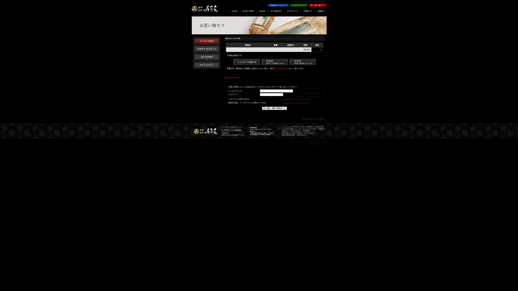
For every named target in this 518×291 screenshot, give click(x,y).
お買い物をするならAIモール (317, 144)
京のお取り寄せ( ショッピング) (293, 129)
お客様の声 (319, 126)
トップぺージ (287, 126)
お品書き (309, 126)
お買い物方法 (308, 133)
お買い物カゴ (301, 135)
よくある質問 (311, 129)
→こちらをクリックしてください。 (296, 99)
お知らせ (285, 131)
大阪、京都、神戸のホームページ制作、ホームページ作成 (308, 142)
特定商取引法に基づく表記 (292, 133)
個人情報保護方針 (281, 68)
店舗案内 (321, 129)
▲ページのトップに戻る (313, 119)
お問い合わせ (295, 131)
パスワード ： (234, 95)
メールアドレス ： (236, 91)
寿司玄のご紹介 (299, 126)
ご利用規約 (306, 131)
